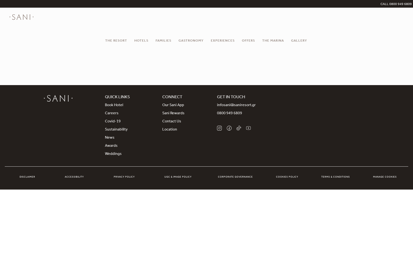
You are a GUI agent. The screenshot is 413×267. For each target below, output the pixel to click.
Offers (248, 41)
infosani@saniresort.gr (236, 105)
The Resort (116, 41)
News (109, 138)
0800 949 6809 (229, 113)
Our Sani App (173, 105)
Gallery (299, 41)
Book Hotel (114, 105)
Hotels (141, 41)
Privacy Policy (124, 177)
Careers (112, 113)
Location (169, 130)
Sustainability (116, 130)
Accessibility (74, 177)
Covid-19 (113, 122)
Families (163, 41)
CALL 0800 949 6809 (396, 4)
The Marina (273, 41)
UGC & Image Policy (178, 177)
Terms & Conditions (335, 177)
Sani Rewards (173, 113)
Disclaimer (27, 177)
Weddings (113, 154)
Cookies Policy (287, 177)
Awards (111, 146)
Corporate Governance (235, 177)
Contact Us (171, 122)
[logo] (21, 17)
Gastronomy (191, 41)
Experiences (223, 41)
